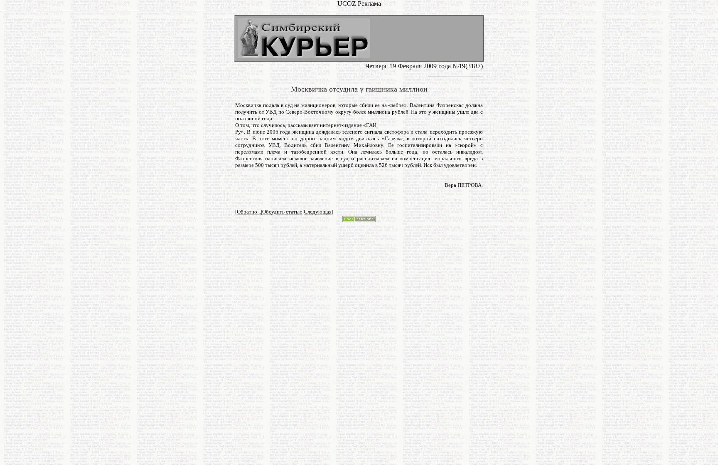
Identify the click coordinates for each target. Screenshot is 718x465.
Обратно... (249, 212)
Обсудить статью (282, 212)
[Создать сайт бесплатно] (359, 220)
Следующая (318, 212)
